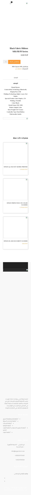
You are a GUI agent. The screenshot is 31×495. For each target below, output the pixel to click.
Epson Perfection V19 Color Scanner (17, 204)
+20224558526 (20, 460)
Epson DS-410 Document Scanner (15, 241)
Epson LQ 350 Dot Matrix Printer (15, 167)
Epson (20, 69)
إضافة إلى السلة (14, 62)
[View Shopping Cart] (9, 3)
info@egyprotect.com (18, 451)
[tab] (15, 78)
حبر (16, 69)
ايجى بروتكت (8, 488)
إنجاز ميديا (7, 490)
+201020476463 (20, 456)
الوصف (16, 78)
